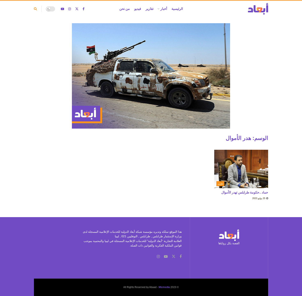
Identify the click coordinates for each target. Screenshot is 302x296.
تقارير (149, 8)
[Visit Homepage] (258, 9)
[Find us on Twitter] (76, 9)
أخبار (163, 8)
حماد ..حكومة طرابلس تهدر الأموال (244, 192)
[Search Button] (35, 9)
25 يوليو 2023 (259, 198)
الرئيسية (177, 8)
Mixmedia (164, 287)
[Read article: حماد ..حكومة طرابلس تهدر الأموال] (241, 169)
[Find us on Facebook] (83, 9)
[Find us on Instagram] (69, 9)
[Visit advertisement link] (151, 79)
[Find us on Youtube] (62, 9)
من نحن (124, 8)
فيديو (137, 8)
